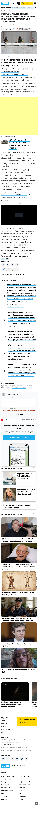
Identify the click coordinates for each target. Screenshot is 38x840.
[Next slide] (35, 8)
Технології (4, 796)
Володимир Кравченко (17, 253)
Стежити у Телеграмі (20, 438)
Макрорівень (5, 782)
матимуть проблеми (18, 192)
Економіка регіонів (7, 790)
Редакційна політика (7, 729)
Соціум (21, 790)
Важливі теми (6, 8)
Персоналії (22, 787)
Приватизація (5, 787)
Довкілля (4, 799)
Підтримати (28, 3)
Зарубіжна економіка (25, 779)
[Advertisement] (19, 116)
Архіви (3, 720)
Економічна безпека (25, 785)
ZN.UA (21, 228)
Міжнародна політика (8, 779)
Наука (3, 793)
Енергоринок (5, 785)
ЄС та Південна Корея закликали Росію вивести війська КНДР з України (20, 144)
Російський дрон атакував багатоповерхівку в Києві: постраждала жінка (11, 704)
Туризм (21, 799)
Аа (18, 3)
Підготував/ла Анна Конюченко (13, 274)
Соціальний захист (25, 776)
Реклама (4, 726)
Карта (3, 732)
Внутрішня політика (7, 776)
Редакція (4, 723)
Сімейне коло (23, 796)
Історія (21, 793)
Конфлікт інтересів (24, 782)
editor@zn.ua (27, 750)
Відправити (19, 414)
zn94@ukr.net (23, 747)
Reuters (15, 77)
